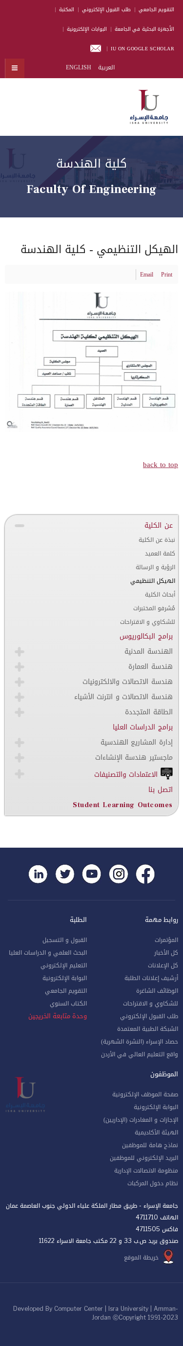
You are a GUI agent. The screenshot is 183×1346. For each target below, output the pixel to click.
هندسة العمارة (150, 666)
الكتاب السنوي (68, 1003)
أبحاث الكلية (160, 594)
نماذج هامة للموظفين (150, 1145)
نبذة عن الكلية (157, 539)
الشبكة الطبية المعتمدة (147, 1029)
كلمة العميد (160, 553)
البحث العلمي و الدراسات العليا (48, 952)
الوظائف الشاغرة (157, 990)
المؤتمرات (166, 940)
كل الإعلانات (163, 965)
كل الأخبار (166, 952)
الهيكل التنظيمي (152, 581)
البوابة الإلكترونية (64, 978)
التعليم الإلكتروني (64, 965)
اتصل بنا (160, 789)
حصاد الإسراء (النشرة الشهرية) (139, 1041)
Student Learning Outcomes (123, 805)
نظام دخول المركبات (152, 1183)
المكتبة (66, 9)
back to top (160, 464)
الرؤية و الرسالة (155, 567)
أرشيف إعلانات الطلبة (151, 978)
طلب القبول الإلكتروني (106, 9)
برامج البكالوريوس (146, 636)
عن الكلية (158, 525)
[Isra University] (148, 105)
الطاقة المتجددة (149, 712)
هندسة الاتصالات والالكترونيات (127, 681)
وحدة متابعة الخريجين (57, 1016)
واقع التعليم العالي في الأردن (139, 1054)
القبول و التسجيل (64, 940)
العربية (105, 67)
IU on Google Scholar (142, 48)
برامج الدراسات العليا (143, 727)
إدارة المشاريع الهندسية (137, 742)
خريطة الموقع (141, 1257)
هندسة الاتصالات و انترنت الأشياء (123, 697)
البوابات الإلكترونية (87, 29)
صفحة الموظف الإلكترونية (145, 1094)
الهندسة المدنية (148, 651)
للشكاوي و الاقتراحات (147, 622)
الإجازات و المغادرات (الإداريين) (140, 1119)
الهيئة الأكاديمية (156, 1132)
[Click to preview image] (91, 362)
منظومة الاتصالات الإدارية (146, 1170)
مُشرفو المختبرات (154, 608)
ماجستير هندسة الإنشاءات (134, 757)
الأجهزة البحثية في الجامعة (145, 29)
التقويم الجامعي (157, 9)
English (78, 67)
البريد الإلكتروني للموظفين (144, 1158)
